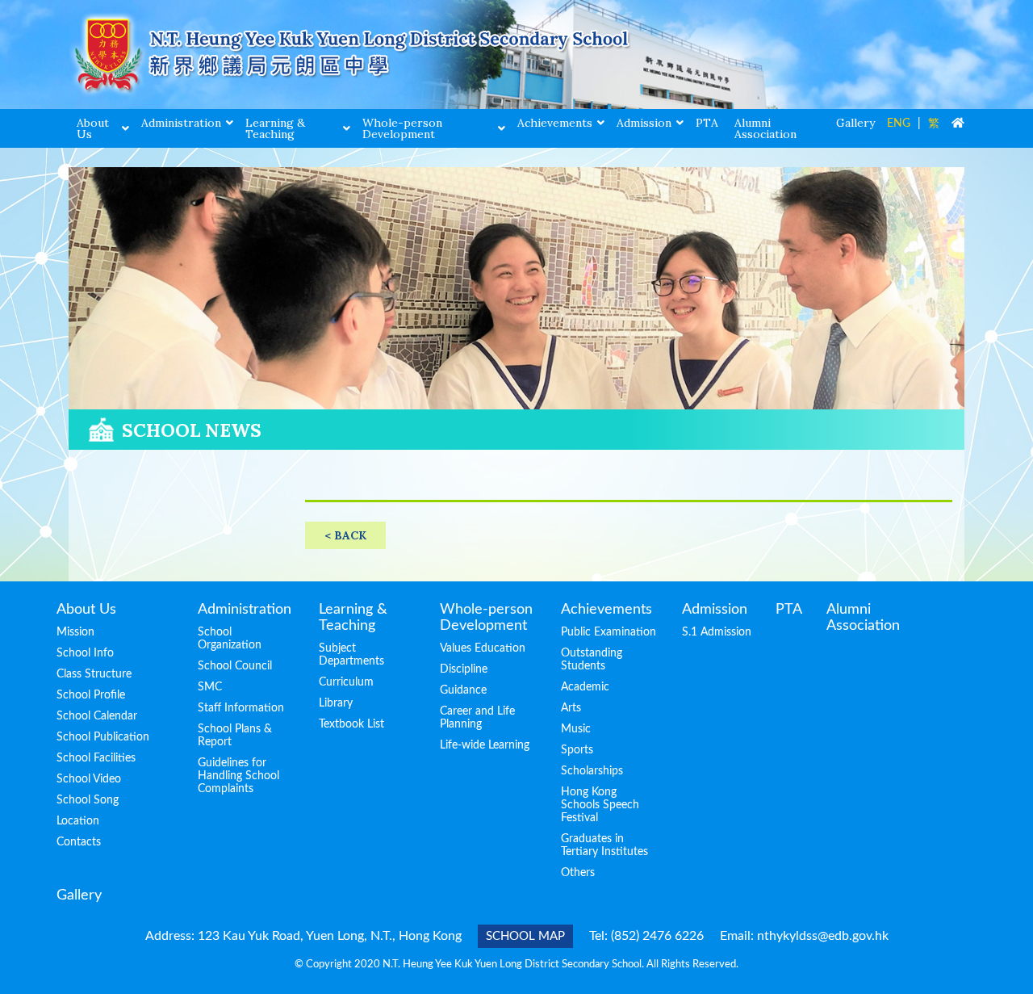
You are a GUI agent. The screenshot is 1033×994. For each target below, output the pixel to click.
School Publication (102, 737)
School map (525, 936)
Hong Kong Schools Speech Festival (600, 805)
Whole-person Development (402, 128)
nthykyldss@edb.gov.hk (823, 935)
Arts (571, 708)
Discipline (463, 669)
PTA (707, 122)
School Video (88, 779)
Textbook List (351, 724)
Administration (181, 122)
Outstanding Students (591, 660)
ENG (898, 123)
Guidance (463, 690)
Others (578, 873)
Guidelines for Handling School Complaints (238, 776)
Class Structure (94, 674)
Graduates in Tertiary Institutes (604, 845)
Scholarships (592, 771)
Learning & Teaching (275, 128)
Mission (75, 632)
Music (576, 729)
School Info (85, 653)
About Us (93, 128)
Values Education (482, 648)
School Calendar (96, 716)
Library (336, 703)
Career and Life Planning (477, 718)
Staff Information (241, 708)
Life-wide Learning (484, 745)
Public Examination (608, 632)
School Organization (229, 639)
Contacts (78, 842)
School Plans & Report (235, 735)
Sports (577, 750)
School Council (235, 666)
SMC (210, 687)
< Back (345, 535)
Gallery (855, 122)
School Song (87, 800)
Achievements (554, 122)
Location (77, 821)
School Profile (90, 695)
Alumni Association (765, 128)
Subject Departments (351, 655)
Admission (644, 122)
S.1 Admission (716, 632)
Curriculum (346, 682)
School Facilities (96, 758)
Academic (585, 687)
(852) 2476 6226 (657, 935)
